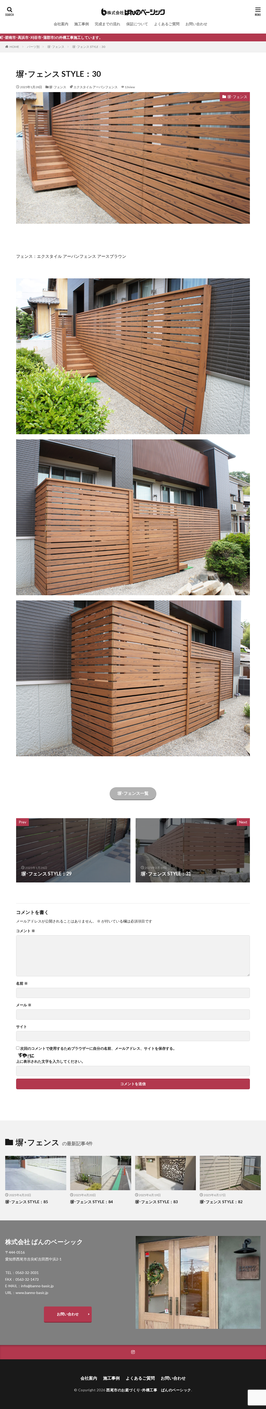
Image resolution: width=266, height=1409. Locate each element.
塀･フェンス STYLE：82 (221, 1201)
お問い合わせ (196, 24)
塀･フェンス (55, 47)
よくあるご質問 (166, 24)
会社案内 (61, 24)
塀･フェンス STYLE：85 (26, 1201)
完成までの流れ (107, 24)
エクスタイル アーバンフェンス (96, 87)
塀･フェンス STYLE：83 (156, 1201)
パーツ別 (33, 47)
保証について (137, 24)
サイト (21, 1026)
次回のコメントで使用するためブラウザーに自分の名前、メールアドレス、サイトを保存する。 (98, 1048)
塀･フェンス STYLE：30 (88, 47)
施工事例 (81, 24)
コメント (25, 931)
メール (23, 1005)
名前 (22, 983)
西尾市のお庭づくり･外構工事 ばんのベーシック (148, 1390)
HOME (14, 47)
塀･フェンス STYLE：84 (91, 1201)
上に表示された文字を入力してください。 (50, 1061)
